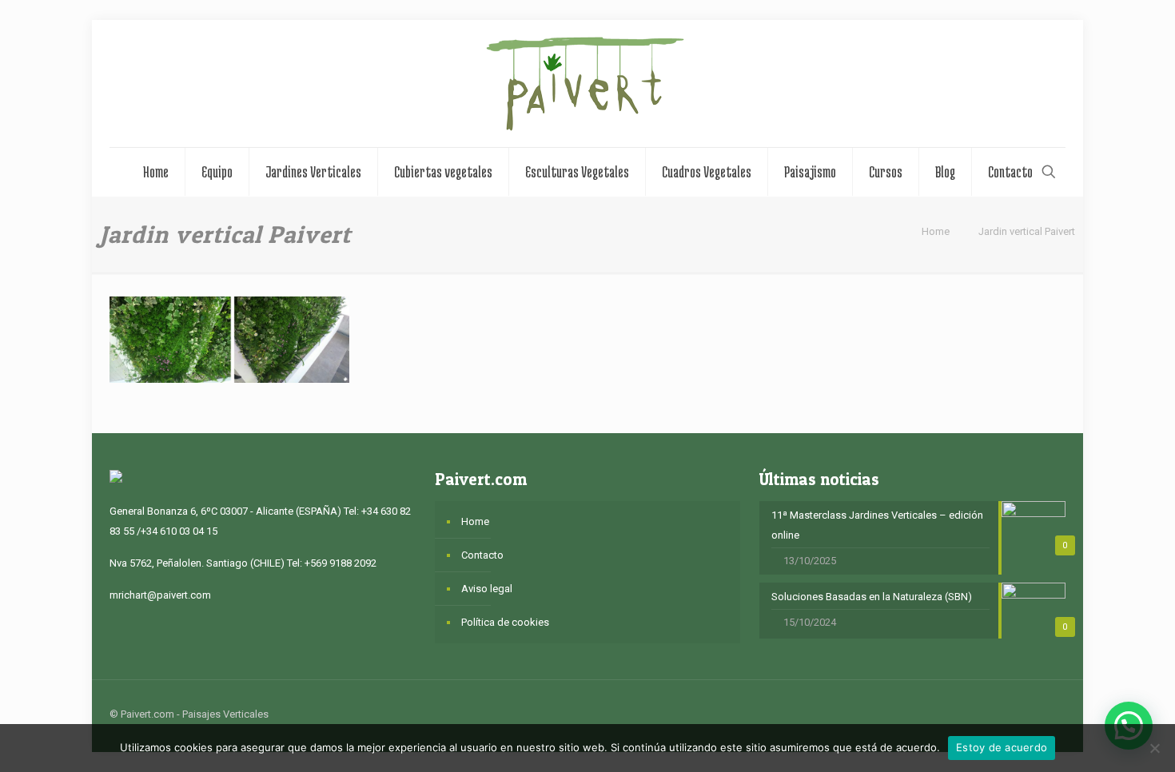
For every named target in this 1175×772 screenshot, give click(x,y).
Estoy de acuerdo (1001, 747)
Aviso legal (486, 589)
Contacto (482, 555)
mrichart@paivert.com (160, 595)
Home (936, 231)
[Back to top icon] (1048, 713)
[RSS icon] (1010, 713)
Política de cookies (505, 622)
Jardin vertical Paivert (1026, 231)
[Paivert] (587, 83)
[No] (1155, 748)
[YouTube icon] (993, 713)
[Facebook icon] (976, 713)
